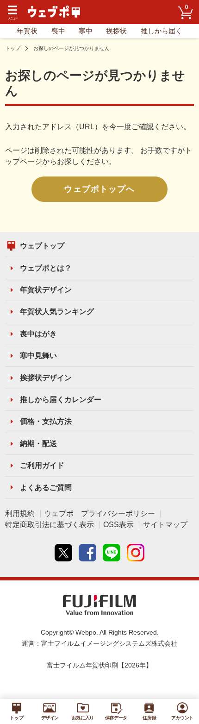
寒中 (86, 31)
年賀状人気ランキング (57, 311)
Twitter (63, 552)
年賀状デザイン (46, 290)
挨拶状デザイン (46, 378)
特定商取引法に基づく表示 (49, 525)
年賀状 (27, 31)
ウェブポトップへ (99, 189)
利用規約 (20, 513)
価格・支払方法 (46, 421)
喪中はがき (38, 334)
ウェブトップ (42, 246)
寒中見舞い (38, 355)
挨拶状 (116, 31)
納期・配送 (38, 443)
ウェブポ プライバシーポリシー (99, 513)
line (111, 552)
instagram (135, 552)
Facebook (87, 552)
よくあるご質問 (46, 487)
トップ (12, 48)
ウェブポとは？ (46, 268)
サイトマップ (165, 525)
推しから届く (161, 31)
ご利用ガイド (42, 465)
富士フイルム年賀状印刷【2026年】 (99, 665)
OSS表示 (118, 525)
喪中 (58, 31)
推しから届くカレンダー (60, 399)
